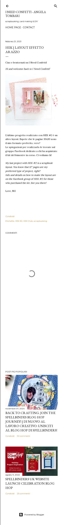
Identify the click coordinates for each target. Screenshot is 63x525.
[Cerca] (56, 5)
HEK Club (28, 221)
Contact (29, 27)
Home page (13, 27)
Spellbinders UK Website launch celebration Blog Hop (29, 483)
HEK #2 (18, 221)
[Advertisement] (31, 341)
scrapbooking (40, 221)
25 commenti (23, 493)
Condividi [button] (9, 216)
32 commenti (23, 436)
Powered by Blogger (34, 514)
